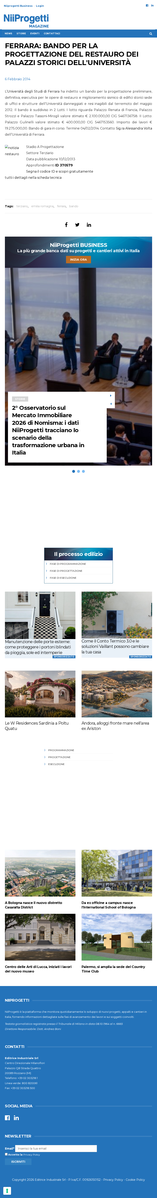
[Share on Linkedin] (89, 225)
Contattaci (52, 33)
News (8, 33)
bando (73, 206)
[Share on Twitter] (77, 225)
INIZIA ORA (78, 259)
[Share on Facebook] (66, 225)
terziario (22, 206)
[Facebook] (147, 5)
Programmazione (61, 750)
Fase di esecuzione (63, 577)
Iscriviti (18, 1162)
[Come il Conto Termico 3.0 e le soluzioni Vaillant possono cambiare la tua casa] (117, 615)
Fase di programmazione (68, 563)
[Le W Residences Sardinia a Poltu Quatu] (40, 694)
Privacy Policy (31, 1154)
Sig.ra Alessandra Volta (134, 128)
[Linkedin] (152, 5)
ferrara (61, 206)
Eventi (34, 33)
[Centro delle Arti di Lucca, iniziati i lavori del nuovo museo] (40, 937)
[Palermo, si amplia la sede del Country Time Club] (117, 937)
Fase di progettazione (66, 570)
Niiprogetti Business (18, 5)
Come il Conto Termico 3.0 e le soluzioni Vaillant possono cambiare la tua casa (115, 646)
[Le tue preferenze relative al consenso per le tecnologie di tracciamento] (7, 1191)
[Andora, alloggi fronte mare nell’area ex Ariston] (117, 694)
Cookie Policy (135, 1180)
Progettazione (59, 757)
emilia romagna (42, 206)
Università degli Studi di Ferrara (33, 91)
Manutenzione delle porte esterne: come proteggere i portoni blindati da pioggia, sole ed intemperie (38, 647)
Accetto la (15, 1154)
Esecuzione (56, 764)
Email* (9, 1148)
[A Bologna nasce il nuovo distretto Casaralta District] (40, 873)
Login (40, 5)
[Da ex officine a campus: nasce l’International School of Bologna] (117, 873)
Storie (21, 33)
